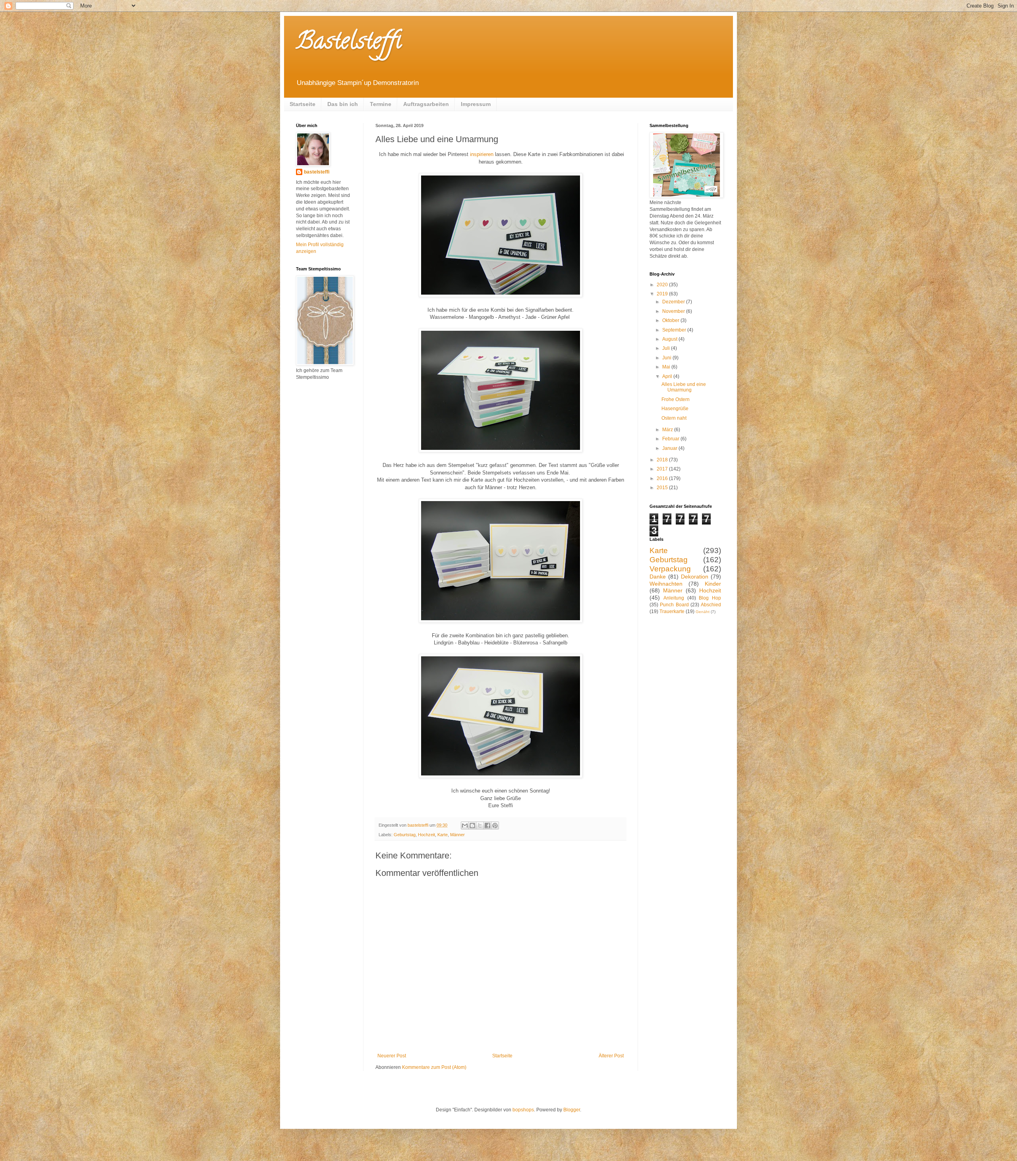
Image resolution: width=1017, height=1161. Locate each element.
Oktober (671, 320)
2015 (663, 487)
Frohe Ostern (675, 399)
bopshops (523, 1110)
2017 (663, 469)
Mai (666, 367)
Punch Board (674, 605)
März (668, 429)
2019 (663, 294)
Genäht (703, 611)
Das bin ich (342, 104)
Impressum (476, 104)
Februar (671, 439)
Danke (658, 576)
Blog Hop (710, 598)
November (674, 311)
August (670, 339)
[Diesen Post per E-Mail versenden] (465, 825)
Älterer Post (611, 1056)
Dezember (674, 302)
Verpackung (670, 569)
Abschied (711, 605)
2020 (663, 284)
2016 (663, 478)
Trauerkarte (671, 611)
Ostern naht (673, 418)
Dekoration (694, 576)
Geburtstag (405, 834)
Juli (666, 348)
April (667, 376)
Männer (457, 834)
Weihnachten (666, 583)
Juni (667, 358)
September (674, 330)
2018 (663, 460)
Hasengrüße (674, 408)
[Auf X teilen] (480, 825)
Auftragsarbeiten (426, 104)
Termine (380, 104)
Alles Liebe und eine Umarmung (683, 387)
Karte (442, 834)
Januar (670, 448)
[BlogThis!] (472, 825)
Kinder (713, 583)
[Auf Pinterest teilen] (495, 825)
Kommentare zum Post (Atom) (434, 1067)
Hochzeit (426, 834)
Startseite (302, 104)
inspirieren (481, 154)
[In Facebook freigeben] (487, 825)
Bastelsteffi (348, 43)
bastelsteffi (316, 172)
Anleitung (673, 598)
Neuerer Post (391, 1056)
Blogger (571, 1110)
